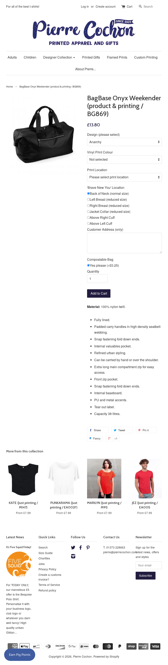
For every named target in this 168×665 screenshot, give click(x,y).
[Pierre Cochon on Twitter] (73, 548)
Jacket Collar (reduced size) (110, 211)
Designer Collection (58, 57)
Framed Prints (117, 57)
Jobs (42, 564)
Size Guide (46, 553)
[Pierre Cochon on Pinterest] (88, 548)
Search (43, 547)
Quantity (93, 271)
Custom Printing (146, 57)
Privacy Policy (47, 569)
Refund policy (47, 590)
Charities (44, 558)
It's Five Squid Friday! (18, 547)
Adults (12, 57)
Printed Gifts (91, 57)
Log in (85, 6)
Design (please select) (103, 134)
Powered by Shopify (106, 656)
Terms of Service (49, 585)
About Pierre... (85, 69)
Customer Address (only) (105, 229)
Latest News (15, 537)
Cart (129, 6)
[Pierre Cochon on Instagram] (73, 557)
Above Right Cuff (102, 217)
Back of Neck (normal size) (109, 193)
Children (30, 57)
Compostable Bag (100, 259)
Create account (106, 6)
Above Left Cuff (101, 223)
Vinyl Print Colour (100, 152)
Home (9, 86)
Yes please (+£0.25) (104, 265)
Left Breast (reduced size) (108, 199)
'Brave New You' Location (105, 187)
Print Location (97, 169)
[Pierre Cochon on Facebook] (80, 548)
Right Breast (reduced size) (109, 205)
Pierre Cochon (82, 656)
